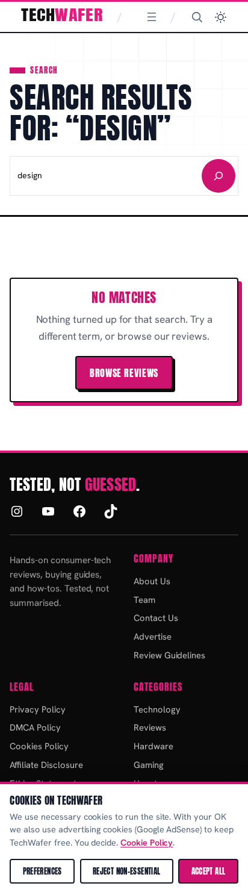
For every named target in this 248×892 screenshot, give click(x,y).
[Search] (197, 17)
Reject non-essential (127, 871)
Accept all (208, 871)
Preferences (42, 871)
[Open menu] (151, 17)
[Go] (218, 176)
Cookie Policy (146, 842)
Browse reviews (124, 373)
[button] (220, 17)
